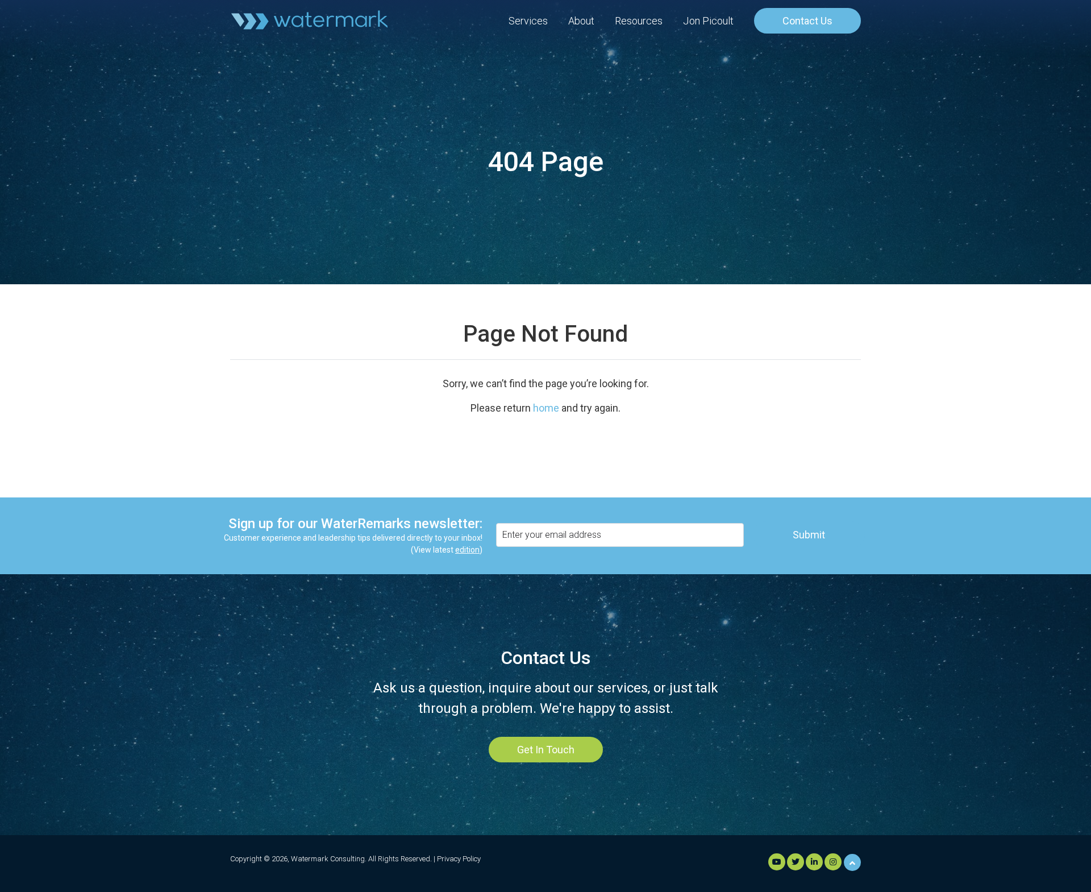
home (546, 408)
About (581, 21)
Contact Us (807, 21)
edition (467, 549)
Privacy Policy (459, 858)
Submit (809, 535)
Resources (639, 21)
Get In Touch (545, 750)
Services (528, 21)
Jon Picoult (708, 21)
